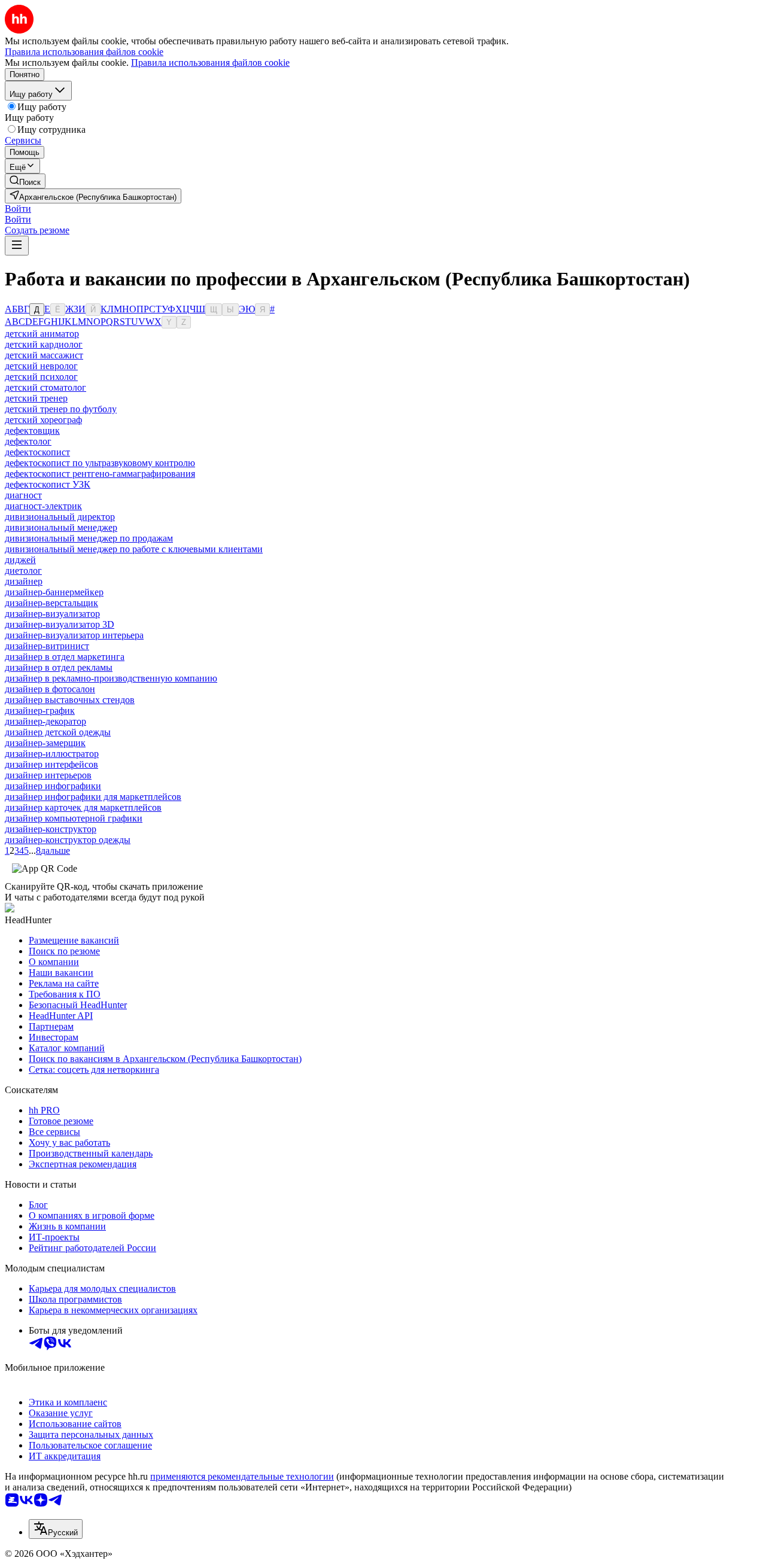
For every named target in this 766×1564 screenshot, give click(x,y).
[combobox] (56, 1529)
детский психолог (41, 377)
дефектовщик (32, 430)
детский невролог (41, 366)
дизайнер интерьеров (48, 775)
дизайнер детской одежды (58, 732)
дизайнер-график (40, 710)
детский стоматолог (45, 387)
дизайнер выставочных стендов (70, 700)
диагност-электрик (43, 506)
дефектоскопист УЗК (47, 484)
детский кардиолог (44, 344)
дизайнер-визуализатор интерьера (74, 635)
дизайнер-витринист (47, 646)
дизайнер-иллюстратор (52, 753)
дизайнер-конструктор (50, 829)
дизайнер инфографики (53, 786)
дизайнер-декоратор (45, 721)
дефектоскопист (37, 452)
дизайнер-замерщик (45, 743)
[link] (25, 181)
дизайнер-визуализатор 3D (59, 624)
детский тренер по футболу (61, 409)
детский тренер (36, 398)
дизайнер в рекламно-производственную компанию (111, 678)
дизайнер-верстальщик (51, 603)
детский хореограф (43, 420)
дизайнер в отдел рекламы (59, 667)
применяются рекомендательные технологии (242, 1476)
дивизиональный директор (60, 517)
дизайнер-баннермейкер (54, 592)
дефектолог (28, 441)
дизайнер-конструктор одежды (67, 840)
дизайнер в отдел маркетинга (64, 657)
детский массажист (44, 355)
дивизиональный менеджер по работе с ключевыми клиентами (134, 549)
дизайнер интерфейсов (51, 764)
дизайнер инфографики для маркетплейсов (93, 797)
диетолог (23, 570)
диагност (23, 495)
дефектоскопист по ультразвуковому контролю (100, 463)
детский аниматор (42, 333)
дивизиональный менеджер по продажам (89, 538)
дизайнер (23, 581)
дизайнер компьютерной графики (73, 818)
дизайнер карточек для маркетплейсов (83, 807)
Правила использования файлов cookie (210, 62)
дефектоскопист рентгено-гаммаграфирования (100, 473)
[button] (18, 208)
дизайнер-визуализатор (52, 613)
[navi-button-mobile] (17, 245)
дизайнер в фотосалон (50, 689)
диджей (20, 560)
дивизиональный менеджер (61, 527)
